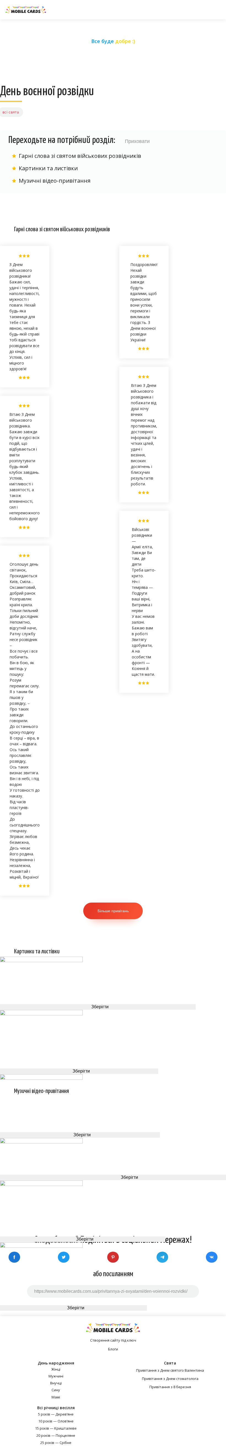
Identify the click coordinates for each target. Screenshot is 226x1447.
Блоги (113, 1349)
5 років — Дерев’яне (56, 1414)
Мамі (56, 1397)
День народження (56, 1363)
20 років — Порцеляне (55, 1435)
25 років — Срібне (55, 1442)
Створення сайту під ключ (113, 1340)
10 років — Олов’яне (56, 1421)
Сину (56, 1389)
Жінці (55, 1369)
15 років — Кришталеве (56, 1428)
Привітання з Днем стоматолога (170, 1378)
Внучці (56, 1382)
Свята (170, 1363)
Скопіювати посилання (113, 1180)
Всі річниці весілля (56, 1407)
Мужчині (56, 1376)
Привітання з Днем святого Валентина (170, 1370)
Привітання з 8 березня (170, 1386)
